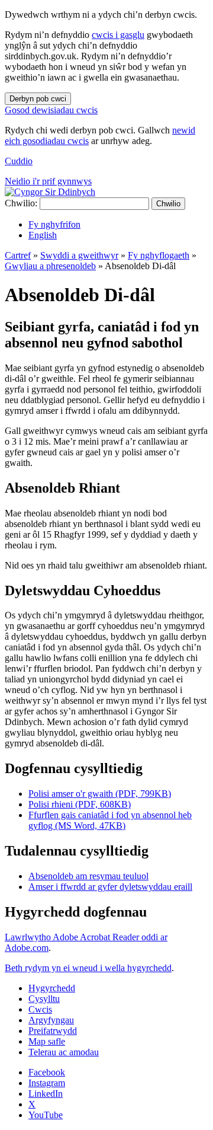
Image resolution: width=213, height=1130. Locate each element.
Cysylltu (44, 999)
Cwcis (40, 1009)
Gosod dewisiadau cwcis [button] (51, 110)
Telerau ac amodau (63, 1052)
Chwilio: (21, 203)
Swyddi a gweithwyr (79, 255)
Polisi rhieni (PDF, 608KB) (79, 804)
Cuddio (19, 161)
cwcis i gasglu (118, 35)
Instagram (46, 1083)
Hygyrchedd (51, 988)
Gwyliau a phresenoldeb (50, 266)
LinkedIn (45, 1093)
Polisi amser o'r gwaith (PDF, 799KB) (99, 794)
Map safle (46, 1041)
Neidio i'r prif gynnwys (48, 181)
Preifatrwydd (52, 1031)
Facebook (46, 1072)
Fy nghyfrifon (54, 224)
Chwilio (168, 203)
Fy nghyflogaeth (158, 255)
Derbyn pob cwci (37, 98)
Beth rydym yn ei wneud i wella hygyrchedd (88, 968)
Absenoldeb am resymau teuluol (88, 876)
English (42, 235)
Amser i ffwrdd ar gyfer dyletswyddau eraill (110, 887)
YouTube (45, 1115)
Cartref (18, 255)
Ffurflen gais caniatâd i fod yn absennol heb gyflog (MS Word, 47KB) (110, 820)
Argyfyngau (51, 1020)
